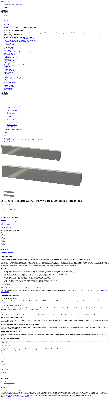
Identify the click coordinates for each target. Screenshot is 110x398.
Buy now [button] (3, 223)
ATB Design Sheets (6, 369)
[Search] (19, 106)
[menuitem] (6, 24)
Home (2, 353)
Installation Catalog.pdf (7, 252)
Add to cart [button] (3, 220)
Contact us (3, 364)
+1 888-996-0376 (8, 384)
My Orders (3, 372)
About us (3, 356)
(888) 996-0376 (5, 292)
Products (3, 358)
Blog (2, 375)
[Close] (1, 103)
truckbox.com (100, 290)
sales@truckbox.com (9, 383)
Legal (2, 361)
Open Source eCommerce (22, 396)
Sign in (5, 21)
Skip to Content (5, 1)
